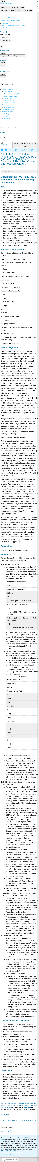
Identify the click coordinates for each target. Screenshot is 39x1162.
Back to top (4, 1114)
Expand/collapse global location (37, 149)
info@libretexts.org (8, 1154)
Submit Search (5, 40)
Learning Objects (22, 150)
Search (3, 1159)
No (11, 1130)
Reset (3, 53)
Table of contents (9, 171)
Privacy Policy (5, 1151)
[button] (7, 116)
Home (10, 150)
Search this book (5, 34)
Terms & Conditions (16, 1151)
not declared (27, 1107)
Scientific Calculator (10, 102)
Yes (5, 1130)
